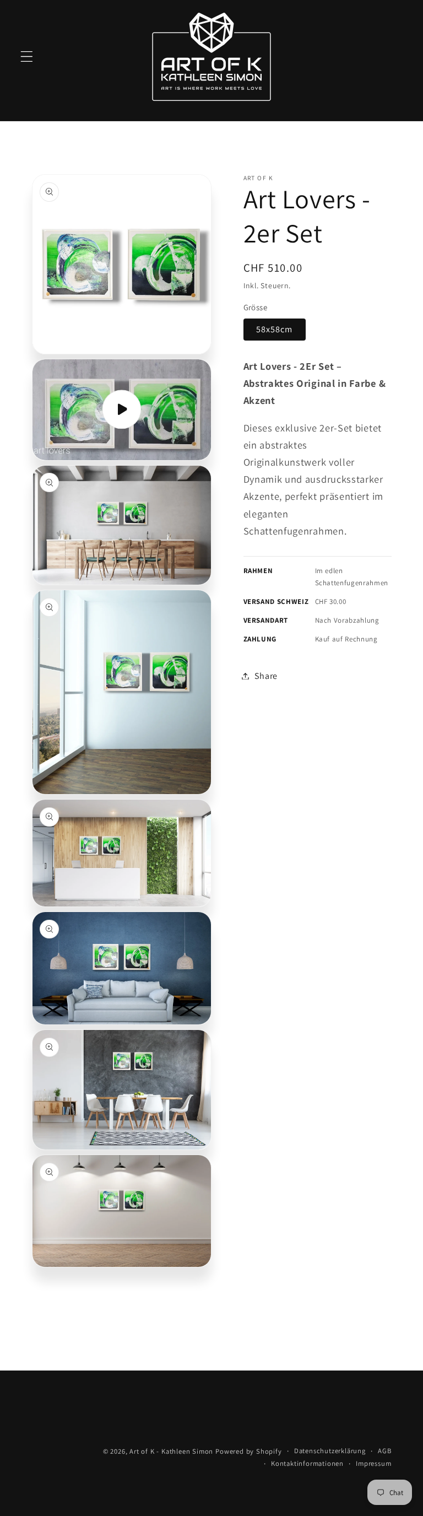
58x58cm (274, 329)
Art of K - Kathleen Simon (171, 1451)
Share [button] (266, 676)
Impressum (373, 1463)
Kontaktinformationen (307, 1463)
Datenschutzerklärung (330, 1450)
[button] (27, 56)
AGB (384, 1450)
